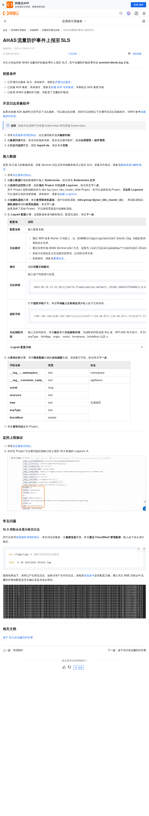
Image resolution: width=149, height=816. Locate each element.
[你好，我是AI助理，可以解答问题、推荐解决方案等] (128, 13)
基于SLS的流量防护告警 (18, 637)
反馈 (80, 667)
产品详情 (72, 53)
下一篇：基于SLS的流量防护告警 (127, 650)
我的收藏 (137, 53)
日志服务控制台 (22, 175)
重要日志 (58, 258)
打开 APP (138, 4)
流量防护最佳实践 (51, 29)
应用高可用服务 (18, 29)
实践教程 (34, 29)
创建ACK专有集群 (62, 87)
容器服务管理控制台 (24, 135)
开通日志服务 (63, 82)
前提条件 (89, 575)
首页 (5, 30)
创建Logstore (68, 194)
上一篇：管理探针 (13, 650)
